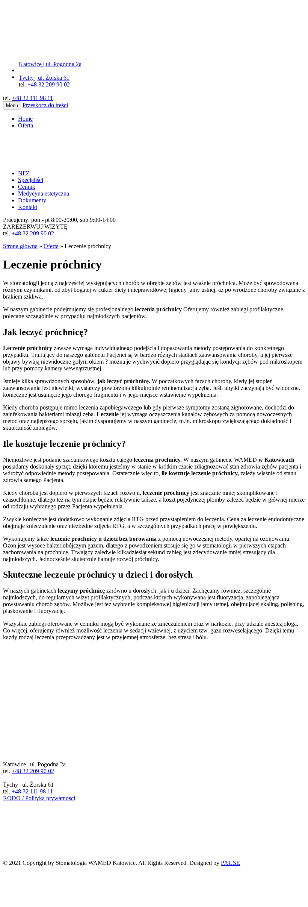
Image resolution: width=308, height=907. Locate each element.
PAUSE (230, 863)
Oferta (25, 125)
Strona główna (20, 246)
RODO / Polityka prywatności (39, 798)
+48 (33, 233)
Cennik (26, 187)
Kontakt (27, 207)
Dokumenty (32, 200)
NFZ (24, 173)
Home (25, 118)
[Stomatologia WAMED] (59, 57)
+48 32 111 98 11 (32, 98)
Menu (12, 105)
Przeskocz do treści (45, 105)
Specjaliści (30, 180)
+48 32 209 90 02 (48, 84)
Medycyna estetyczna (43, 193)
